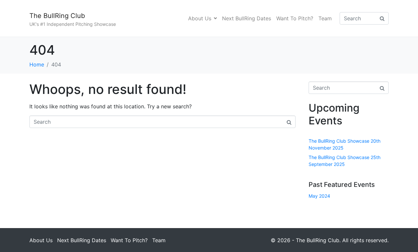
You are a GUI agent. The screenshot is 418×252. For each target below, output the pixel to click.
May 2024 (319, 196)
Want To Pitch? (294, 18)
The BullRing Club (57, 16)
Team (325, 18)
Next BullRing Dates (246, 18)
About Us (199, 18)
